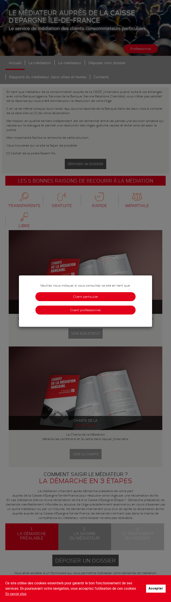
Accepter (156, 588)
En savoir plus (15, 594)
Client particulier (85, 296)
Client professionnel (85, 310)
